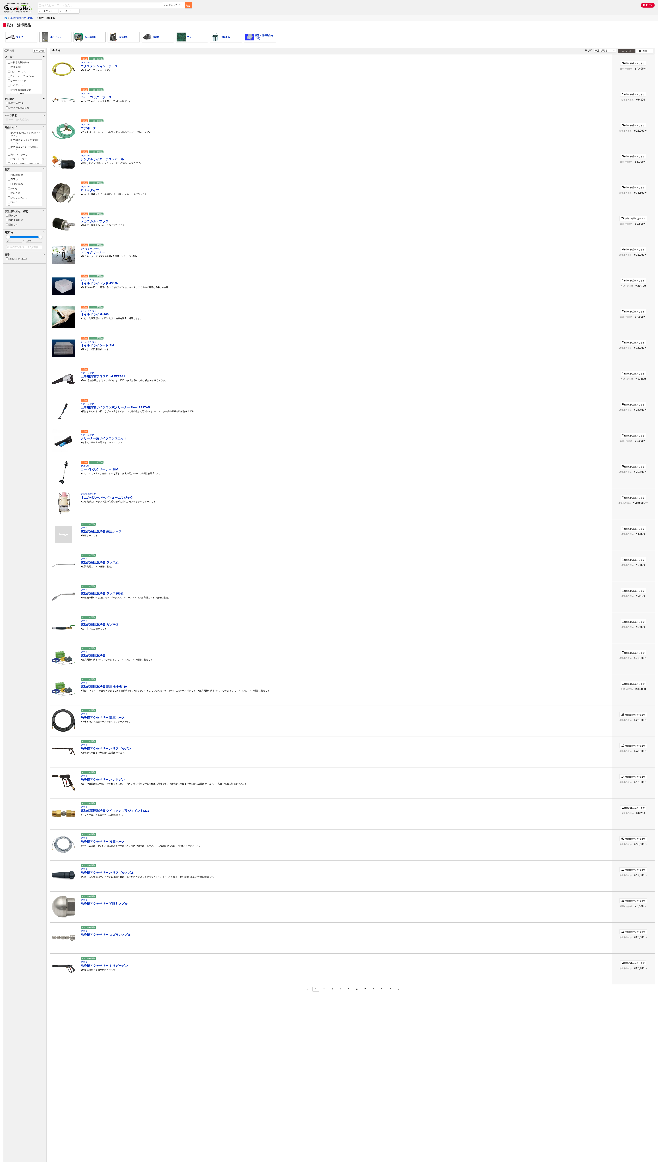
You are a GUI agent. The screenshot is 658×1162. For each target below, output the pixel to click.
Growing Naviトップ (5, 18)
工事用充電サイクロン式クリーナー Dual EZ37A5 (115, 407)
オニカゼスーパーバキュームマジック (107, 497)
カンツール (86, 62)
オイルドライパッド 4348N (99, 283)
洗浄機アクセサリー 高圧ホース (103, 717)
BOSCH (85, 465)
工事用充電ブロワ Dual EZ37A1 (103, 376)
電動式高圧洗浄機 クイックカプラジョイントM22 (115, 810)
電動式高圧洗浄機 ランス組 (100, 562)
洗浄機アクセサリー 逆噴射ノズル (104, 903)
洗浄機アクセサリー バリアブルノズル (107, 872)
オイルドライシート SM (97, 345)
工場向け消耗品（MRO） (23, 18)
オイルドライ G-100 (95, 314)
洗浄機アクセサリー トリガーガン (104, 965)
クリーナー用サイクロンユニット (104, 438)
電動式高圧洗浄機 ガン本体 (100, 624)
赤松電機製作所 (88, 494)
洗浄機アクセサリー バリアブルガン (106, 748)
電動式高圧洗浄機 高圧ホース (101, 531)
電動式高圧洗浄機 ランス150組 (102, 593)
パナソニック (87, 372)
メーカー (69, 11)
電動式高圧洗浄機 (93, 655)
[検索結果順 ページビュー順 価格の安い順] (605, 50)
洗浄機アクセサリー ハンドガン (103, 779)
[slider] (8, 237)
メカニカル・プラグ (94, 221)
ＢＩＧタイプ (90, 190)
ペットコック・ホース (96, 97)
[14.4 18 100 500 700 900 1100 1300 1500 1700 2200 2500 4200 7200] (14, 241)
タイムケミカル (88, 279)
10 (389, 989)
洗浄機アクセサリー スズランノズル (106, 934)
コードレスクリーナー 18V (99, 469)
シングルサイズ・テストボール (102, 159)
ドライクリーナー (93, 252)
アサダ (84, 527)
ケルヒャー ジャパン (91, 248)
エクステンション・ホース (99, 66)
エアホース (88, 128)
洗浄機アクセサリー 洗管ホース (103, 841)
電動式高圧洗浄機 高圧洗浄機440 (104, 686)
